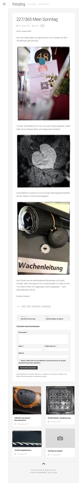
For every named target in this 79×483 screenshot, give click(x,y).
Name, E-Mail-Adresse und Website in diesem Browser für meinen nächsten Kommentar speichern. (42, 362)
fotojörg (18, 4)
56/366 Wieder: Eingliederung (59, 418)
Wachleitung (46, 306)
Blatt (28, 306)
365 (42, 26)
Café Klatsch (36, 306)
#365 (23, 306)
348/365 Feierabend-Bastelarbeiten (22, 419)
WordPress (43, 472)
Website (21, 353)
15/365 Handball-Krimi (22, 450)
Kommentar (23, 332)
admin (36, 26)
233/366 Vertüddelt (55, 451)
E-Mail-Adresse (50, 346)
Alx (56, 472)
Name (21, 346)
